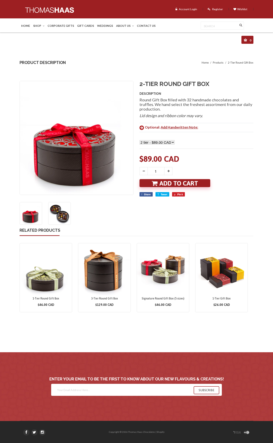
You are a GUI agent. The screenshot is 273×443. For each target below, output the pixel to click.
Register (217, 9)
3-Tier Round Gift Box (104, 298)
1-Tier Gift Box (221, 298)
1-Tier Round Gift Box (46, 298)
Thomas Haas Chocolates (141, 431)
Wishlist (242, 9)
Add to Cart (178, 183)
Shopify (160, 431)
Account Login (188, 9)
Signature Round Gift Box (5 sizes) (163, 298)
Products (218, 62)
